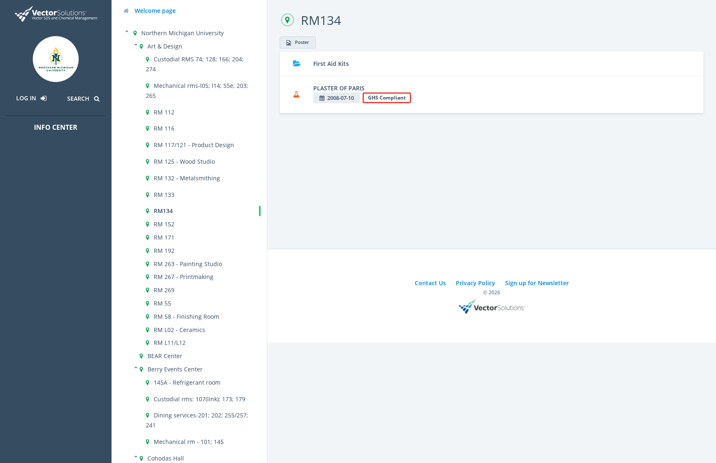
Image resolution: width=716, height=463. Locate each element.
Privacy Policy (475, 283)
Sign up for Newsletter (537, 283)
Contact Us (430, 283)
